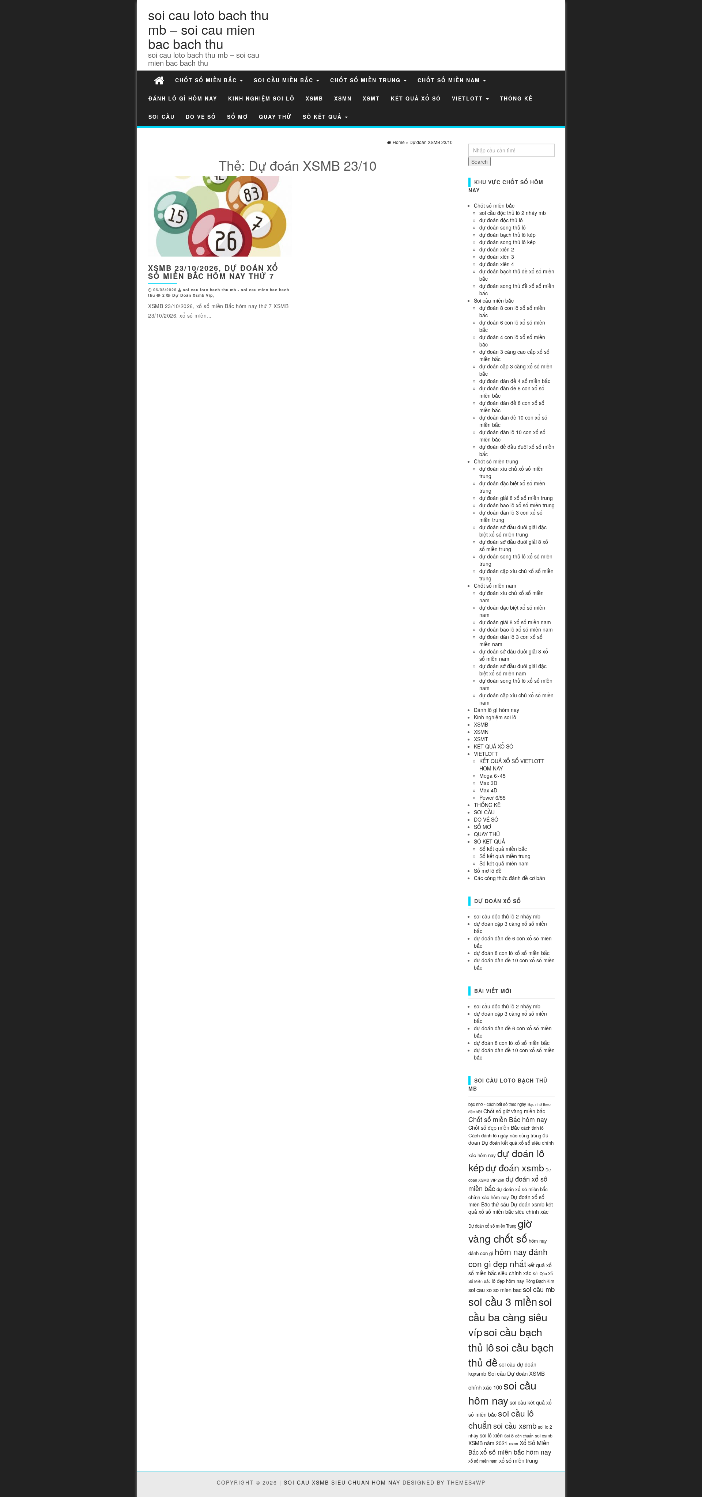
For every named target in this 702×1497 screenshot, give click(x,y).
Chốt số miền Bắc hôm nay (507, 1119)
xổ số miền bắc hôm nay (515, 1451)
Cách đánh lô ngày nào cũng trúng (504, 1135)
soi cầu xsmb (514, 1425)
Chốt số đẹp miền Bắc (494, 1127)
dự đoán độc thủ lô (501, 220)
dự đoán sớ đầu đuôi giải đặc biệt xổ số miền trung (513, 530)
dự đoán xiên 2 (496, 249)
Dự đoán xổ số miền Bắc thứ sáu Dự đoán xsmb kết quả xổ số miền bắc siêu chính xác (510, 1204)
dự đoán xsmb (515, 1167)
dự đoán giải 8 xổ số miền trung (516, 497)
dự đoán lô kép (506, 1160)
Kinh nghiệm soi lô (261, 98)
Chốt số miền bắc (207, 80)
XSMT (371, 98)
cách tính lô (532, 1128)
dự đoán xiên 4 (496, 264)
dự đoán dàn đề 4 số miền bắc (514, 380)
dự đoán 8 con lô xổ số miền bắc (512, 952)
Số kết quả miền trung (505, 856)
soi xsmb (543, 1435)
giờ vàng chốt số (500, 1231)
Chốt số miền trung (366, 80)
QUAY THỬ (275, 116)
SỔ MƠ (237, 116)
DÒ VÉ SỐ (201, 116)
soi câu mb (539, 1289)
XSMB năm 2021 (487, 1443)
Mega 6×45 (492, 775)
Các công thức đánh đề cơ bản (509, 878)
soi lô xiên (491, 1435)
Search (479, 161)
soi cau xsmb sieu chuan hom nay (342, 1482)
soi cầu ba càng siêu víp (510, 1316)
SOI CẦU (161, 116)
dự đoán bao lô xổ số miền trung (517, 505)
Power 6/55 (492, 797)
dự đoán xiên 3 (496, 256)
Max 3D (488, 783)
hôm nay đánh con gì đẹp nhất (508, 1257)
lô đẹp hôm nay (508, 1280)
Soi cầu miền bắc (285, 80)
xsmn (513, 1443)
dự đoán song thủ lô (502, 227)
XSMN (343, 98)
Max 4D (488, 790)
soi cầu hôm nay (502, 1392)
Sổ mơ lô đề (488, 870)
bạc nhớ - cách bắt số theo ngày (497, 1104)
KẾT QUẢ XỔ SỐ (416, 98)
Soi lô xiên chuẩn (518, 1436)
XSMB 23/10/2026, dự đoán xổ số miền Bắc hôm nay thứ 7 (213, 271)
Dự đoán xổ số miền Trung (492, 1226)
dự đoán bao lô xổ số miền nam (516, 629)
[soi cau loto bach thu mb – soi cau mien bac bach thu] (159, 80)
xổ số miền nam (483, 1461)
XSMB (314, 98)
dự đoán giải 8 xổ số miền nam (515, 622)
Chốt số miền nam (450, 80)
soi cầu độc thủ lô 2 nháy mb (512, 212)
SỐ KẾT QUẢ (323, 116)
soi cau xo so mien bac (494, 1289)
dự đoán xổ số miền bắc (507, 1183)
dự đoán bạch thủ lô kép (507, 234)
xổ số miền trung (518, 1460)
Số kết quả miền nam (504, 863)
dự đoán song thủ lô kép (507, 242)
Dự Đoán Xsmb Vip (192, 295)
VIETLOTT (468, 98)
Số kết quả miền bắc (503, 848)
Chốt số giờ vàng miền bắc (514, 1111)
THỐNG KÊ (516, 98)
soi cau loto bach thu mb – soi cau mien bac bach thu (208, 29)
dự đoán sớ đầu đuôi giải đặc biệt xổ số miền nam (513, 669)
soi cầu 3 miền (502, 1301)
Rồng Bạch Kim (539, 1281)
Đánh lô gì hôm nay (182, 98)
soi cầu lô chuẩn (501, 1419)
